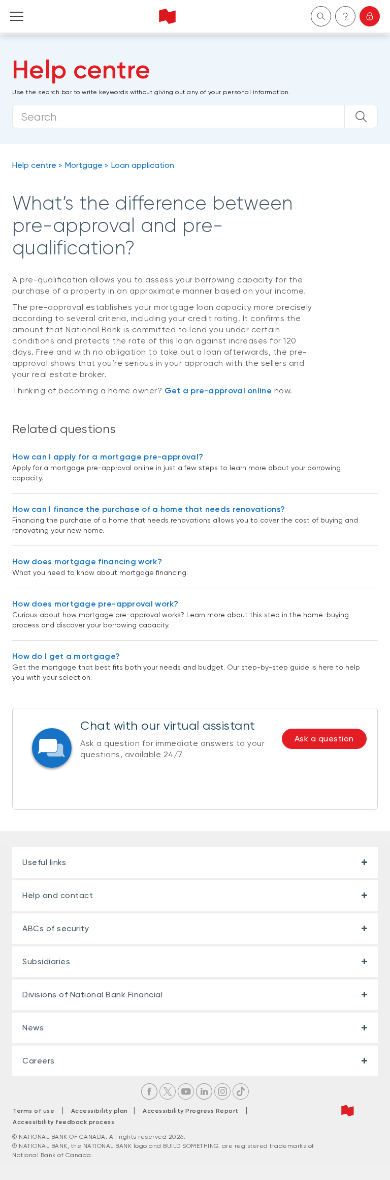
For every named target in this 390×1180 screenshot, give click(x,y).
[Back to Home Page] (167, 16)
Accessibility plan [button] (102, 1110)
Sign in (370, 16)
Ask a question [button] (324, 738)
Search (321, 16)
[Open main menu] (16, 16)
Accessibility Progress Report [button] (191, 1110)
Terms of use (33, 1110)
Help (345, 16)
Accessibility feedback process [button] (63, 1122)
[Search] (361, 116)
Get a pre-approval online (218, 390)
